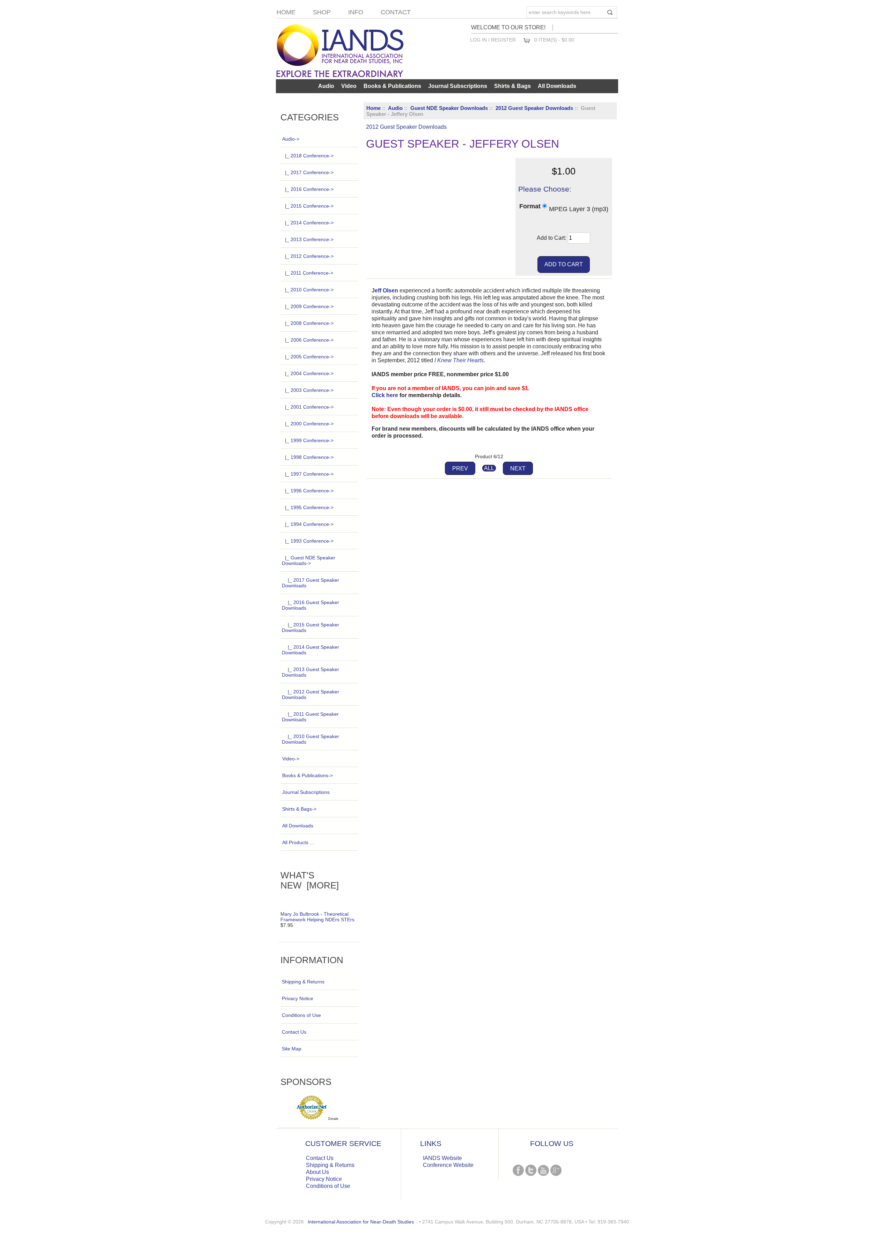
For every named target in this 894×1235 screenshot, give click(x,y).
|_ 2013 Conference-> (309, 239)
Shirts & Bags (512, 86)
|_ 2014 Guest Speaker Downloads (310, 649)
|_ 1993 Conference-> (309, 541)
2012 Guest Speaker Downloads (534, 108)
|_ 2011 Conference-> (309, 273)
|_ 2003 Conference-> (309, 390)
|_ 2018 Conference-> (309, 155)
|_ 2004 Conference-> (309, 373)
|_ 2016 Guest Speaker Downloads (310, 605)
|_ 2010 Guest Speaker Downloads (310, 739)
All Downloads (557, 86)
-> (290, 139)
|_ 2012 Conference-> (309, 256)
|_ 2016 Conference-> (309, 189)
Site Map (291, 1048)
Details (333, 1119)
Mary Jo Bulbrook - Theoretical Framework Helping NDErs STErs (317, 916)
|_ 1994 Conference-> (309, 524)
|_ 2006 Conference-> (309, 340)
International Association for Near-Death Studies (361, 1222)
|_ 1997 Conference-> (309, 474)
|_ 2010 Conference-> (309, 289)
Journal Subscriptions (457, 86)
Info (355, 12)
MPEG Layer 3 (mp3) (578, 208)
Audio (395, 108)
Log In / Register (493, 40)
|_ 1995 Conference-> (309, 507)
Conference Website (448, 1165)
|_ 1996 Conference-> (309, 490)
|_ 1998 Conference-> (309, 457)
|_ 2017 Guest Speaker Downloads (310, 582)
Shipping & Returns (303, 981)
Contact (396, 12)
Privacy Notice (297, 998)
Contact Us (294, 1032)
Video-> (290, 758)
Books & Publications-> (307, 775)
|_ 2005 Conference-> (309, 356)
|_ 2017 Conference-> (309, 172)
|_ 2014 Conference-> (309, 222)
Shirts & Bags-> (299, 809)
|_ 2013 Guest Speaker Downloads (310, 672)
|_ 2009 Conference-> (309, 306)
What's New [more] (309, 880)
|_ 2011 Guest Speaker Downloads (310, 716)
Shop (322, 12)
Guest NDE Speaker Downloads (449, 108)
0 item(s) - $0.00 (554, 40)
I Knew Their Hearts (459, 360)
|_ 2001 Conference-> (309, 407)
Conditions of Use (301, 1015)
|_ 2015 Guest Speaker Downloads (310, 627)
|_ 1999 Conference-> (309, 440)
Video (349, 86)
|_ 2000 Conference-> (309, 423)
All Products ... (298, 842)
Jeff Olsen (385, 290)
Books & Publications (392, 86)
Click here (385, 395)
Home (286, 12)
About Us (317, 1172)
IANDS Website (442, 1158)
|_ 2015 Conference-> (309, 206)
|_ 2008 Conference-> (309, 323)
